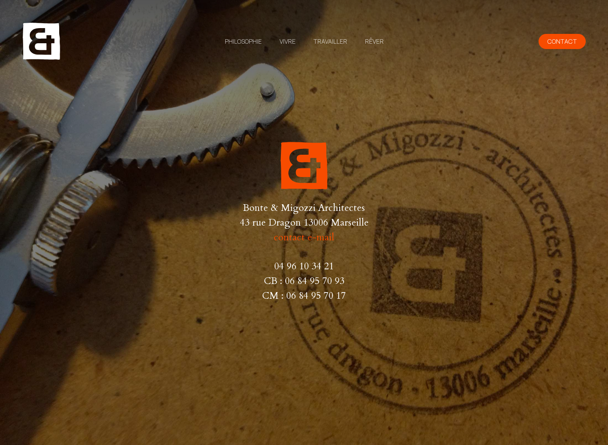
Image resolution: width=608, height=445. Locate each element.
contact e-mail (304, 237)
